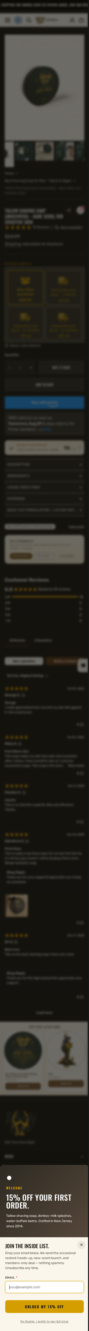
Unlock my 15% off (42, 1306)
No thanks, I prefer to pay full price (43, 1321)
